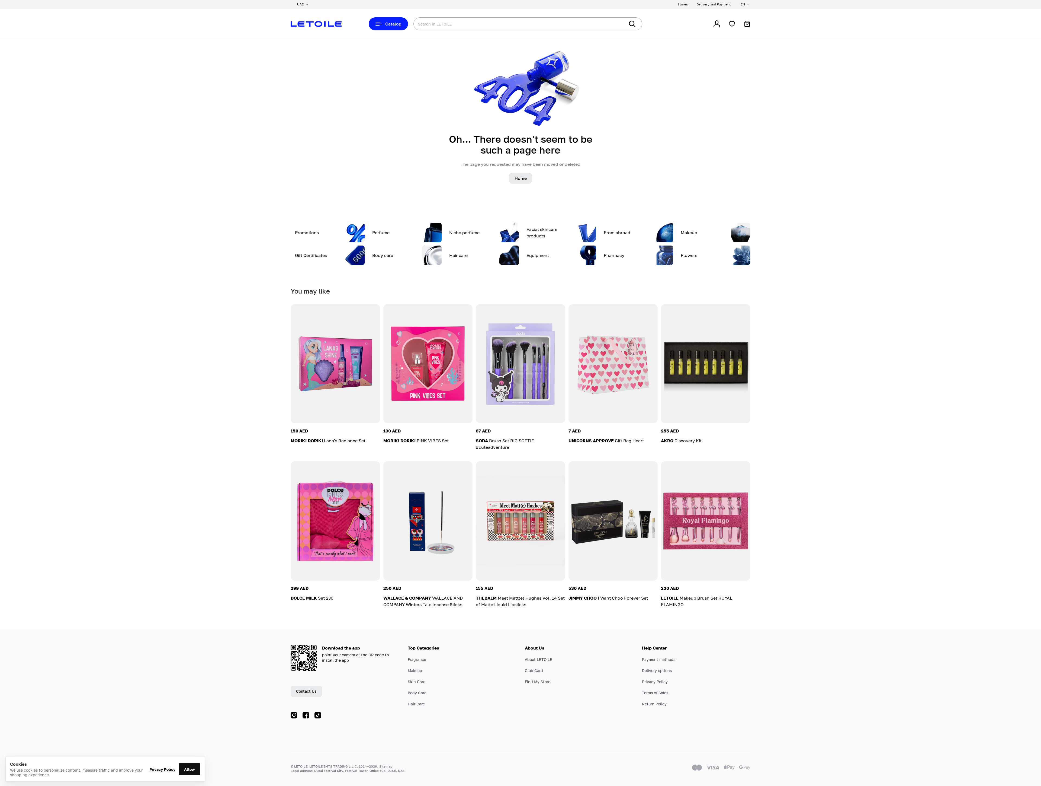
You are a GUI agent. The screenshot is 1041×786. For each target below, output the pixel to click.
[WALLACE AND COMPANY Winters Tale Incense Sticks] (428, 520)
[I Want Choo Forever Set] (613, 520)
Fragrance (417, 659)
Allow (189, 769)
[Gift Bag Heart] (613, 363)
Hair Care (416, 704)
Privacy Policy (162, 769)
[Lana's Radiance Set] (335, 363)
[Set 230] (335, 520)
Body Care (417, 692)
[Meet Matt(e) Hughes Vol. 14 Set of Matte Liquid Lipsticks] (520, 520)
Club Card (534, 670)
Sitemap (385, 766)
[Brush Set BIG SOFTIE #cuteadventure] (520, 363)
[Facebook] (306, 715)
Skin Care (416, 681)
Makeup (415, 670)
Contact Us (306, 691)
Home (521, 178)
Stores (682, 4)
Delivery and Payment (713, 4)
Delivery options (657, 670)
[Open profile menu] (717, 23)
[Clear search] (612, 23)
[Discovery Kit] (705, 363)
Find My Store (537, 681)
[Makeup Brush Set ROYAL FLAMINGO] (705, 520)
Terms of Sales (655, 692)
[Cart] (747, 23)
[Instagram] (294, 715)
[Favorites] (732, 23)
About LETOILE (538, 659)
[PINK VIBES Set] (428, 363)
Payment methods (658, 659)
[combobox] (508, 24)
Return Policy (654, 704)
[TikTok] (317, 715)
